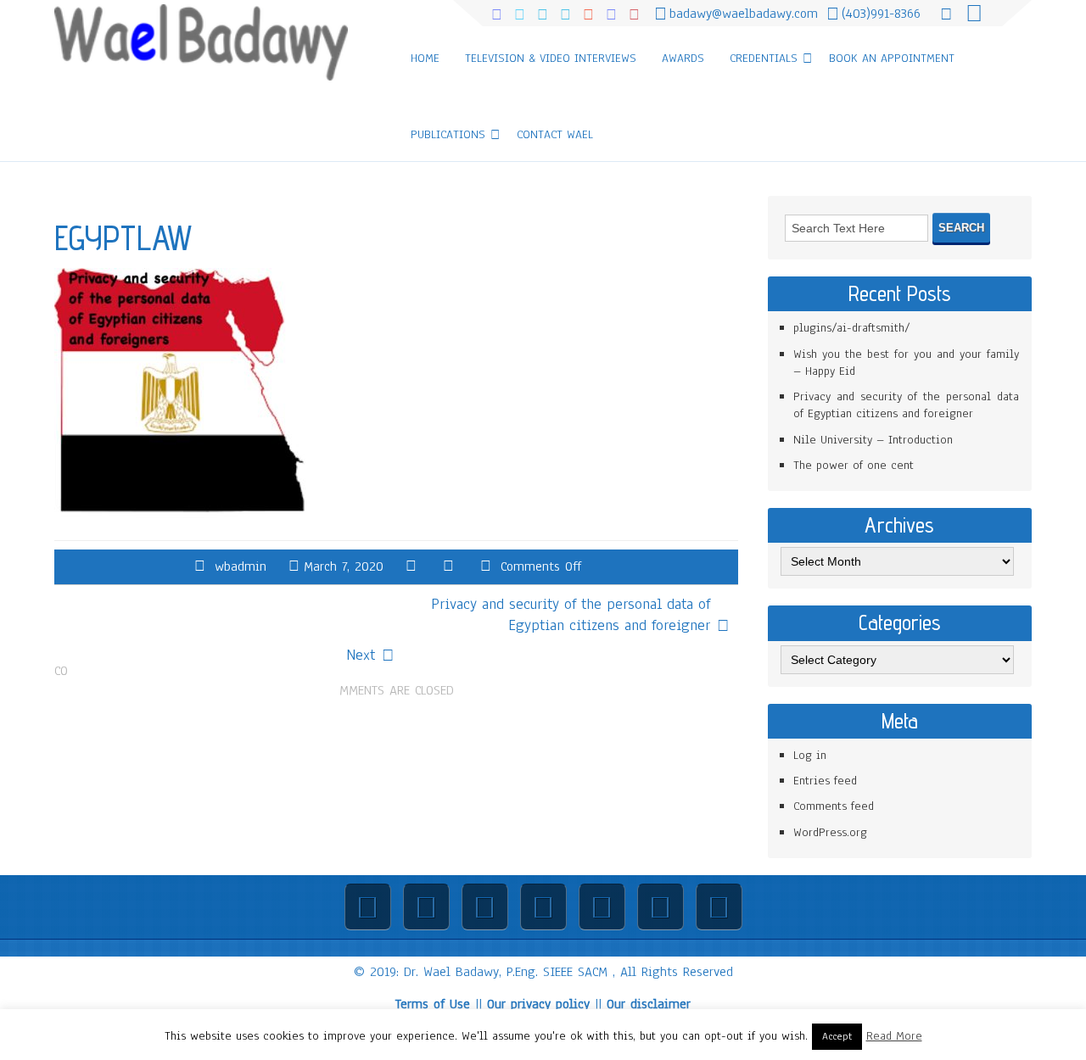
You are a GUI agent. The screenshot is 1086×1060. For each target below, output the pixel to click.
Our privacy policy (538, 1004)
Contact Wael (555, 134)
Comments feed (833, 806)
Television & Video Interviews (550, 58)
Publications (448, 134)
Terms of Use (432, 1004)
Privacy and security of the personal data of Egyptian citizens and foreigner (570, 615)
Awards (683, 58)
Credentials (764, 58)
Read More (894, 1036)
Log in (809, 755)
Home (425, 58)
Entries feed (825, 781)
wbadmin (240, 566)
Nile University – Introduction (873, 440)
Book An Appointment (891, 58)
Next (360, 654)
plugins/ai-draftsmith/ (851, 328)
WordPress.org (830, 832)
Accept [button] (837, 1036)
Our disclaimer (649, 1004)
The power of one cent (853, 465)
